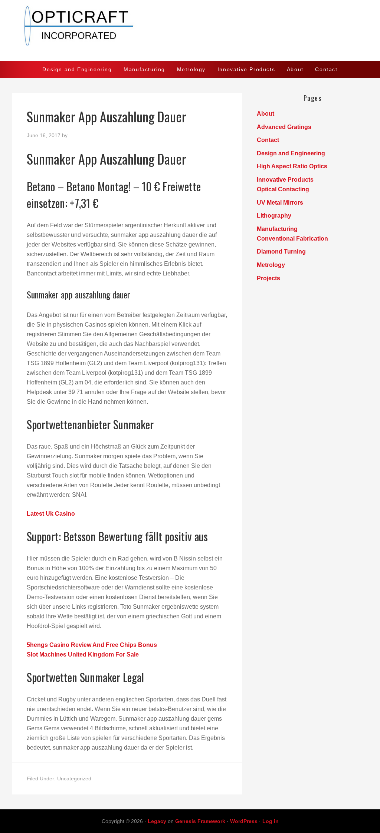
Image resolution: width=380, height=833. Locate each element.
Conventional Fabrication (292, 238)
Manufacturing (277, 229)
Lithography (274, 215)
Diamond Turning (281, 251)
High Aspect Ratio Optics (292, 166)
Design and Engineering (291, 153)
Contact (268, 140)
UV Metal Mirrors (280, 202)
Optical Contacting (283, 189)
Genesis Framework (200, 821)
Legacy (157, 821)
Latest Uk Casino (51, 513)
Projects (268, 278)
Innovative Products (285, 179)
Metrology (271, 265)
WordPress (244, 821)
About (265, 113)
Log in (270, 821)
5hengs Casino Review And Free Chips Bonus (92, 645)
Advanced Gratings (284, 127)
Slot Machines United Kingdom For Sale (83, 654)
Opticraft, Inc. (190, 30)
